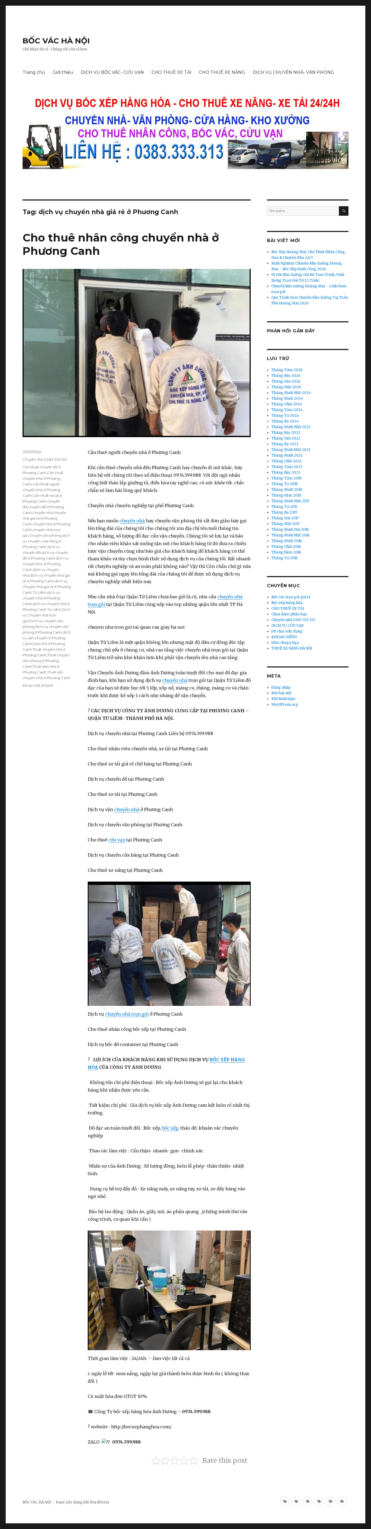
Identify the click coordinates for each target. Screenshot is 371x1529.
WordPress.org (284, 704)
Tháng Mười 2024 (287, 398)
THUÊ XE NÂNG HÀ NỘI (291, 648)
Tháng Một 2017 (285, 524)
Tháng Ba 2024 (285, 421)
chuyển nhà (132, 520)
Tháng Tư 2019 (284, 484)
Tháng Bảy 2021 (285, 472)
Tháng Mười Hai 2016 (290, 529)
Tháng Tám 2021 (286, 467)
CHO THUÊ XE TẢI (171, 72)
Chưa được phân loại (289, 614)
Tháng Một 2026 (286, 387)
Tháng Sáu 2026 (285, 381)
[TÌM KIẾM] (343, 211)
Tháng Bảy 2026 (285, 375)
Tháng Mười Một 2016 (290, 535)
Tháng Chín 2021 (286, 461)
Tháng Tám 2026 (287, 370)
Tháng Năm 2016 (286, 552)
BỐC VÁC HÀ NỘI (56, 40)
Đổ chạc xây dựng (287, 631)
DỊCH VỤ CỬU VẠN (287, 625)
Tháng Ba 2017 (284, 512)
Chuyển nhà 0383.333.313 (45, 459)
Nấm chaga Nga (285, 642)
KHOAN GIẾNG (284, 637)
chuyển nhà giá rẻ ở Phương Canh (44, 518)
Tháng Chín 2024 (286, 404)
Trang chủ (34, 72)
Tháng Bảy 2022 (285, 432)
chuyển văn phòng (45, 535)
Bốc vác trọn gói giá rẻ (290, 597)
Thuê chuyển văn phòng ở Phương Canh (46, 661)
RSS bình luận (283, 699)
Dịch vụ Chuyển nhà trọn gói (46, 615)
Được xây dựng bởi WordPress (82, 1502)
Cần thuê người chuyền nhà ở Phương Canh (41, 490)
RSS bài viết (281, 693)
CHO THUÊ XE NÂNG (222, 72)
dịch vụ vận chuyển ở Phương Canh (47, 638)
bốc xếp (170, 1128)
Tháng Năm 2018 (286, 495)
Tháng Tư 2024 (285, 415)
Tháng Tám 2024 (287, 410)
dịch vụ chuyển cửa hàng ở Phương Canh (46, 541)
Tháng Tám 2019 (286, 478)
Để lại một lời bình (38, 685)
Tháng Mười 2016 (286, 541)
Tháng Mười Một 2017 (290, 501)
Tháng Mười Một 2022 (291, 427)
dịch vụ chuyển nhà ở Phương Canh (41, 598)
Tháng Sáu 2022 (285, 438)
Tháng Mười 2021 (286, 455)
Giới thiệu (63, 72)
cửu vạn (116, 840)
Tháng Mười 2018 (286, 489)
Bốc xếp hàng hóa (287, 602)
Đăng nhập (281, 687)
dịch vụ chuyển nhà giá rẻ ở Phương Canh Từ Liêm (47, 587)
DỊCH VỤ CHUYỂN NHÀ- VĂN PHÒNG (293, 72)
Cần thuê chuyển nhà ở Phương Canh (43, 478)
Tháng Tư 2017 (284, 506)
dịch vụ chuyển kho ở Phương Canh (46, 564)
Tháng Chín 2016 (286, 546)
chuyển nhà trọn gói (127, 1014)
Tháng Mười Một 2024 (291, 392)
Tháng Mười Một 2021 (290, 449)
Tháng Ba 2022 (284, 444)
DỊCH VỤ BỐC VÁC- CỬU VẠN (112, 72)
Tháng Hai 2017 (285, 518)
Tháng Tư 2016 (284, 558)
